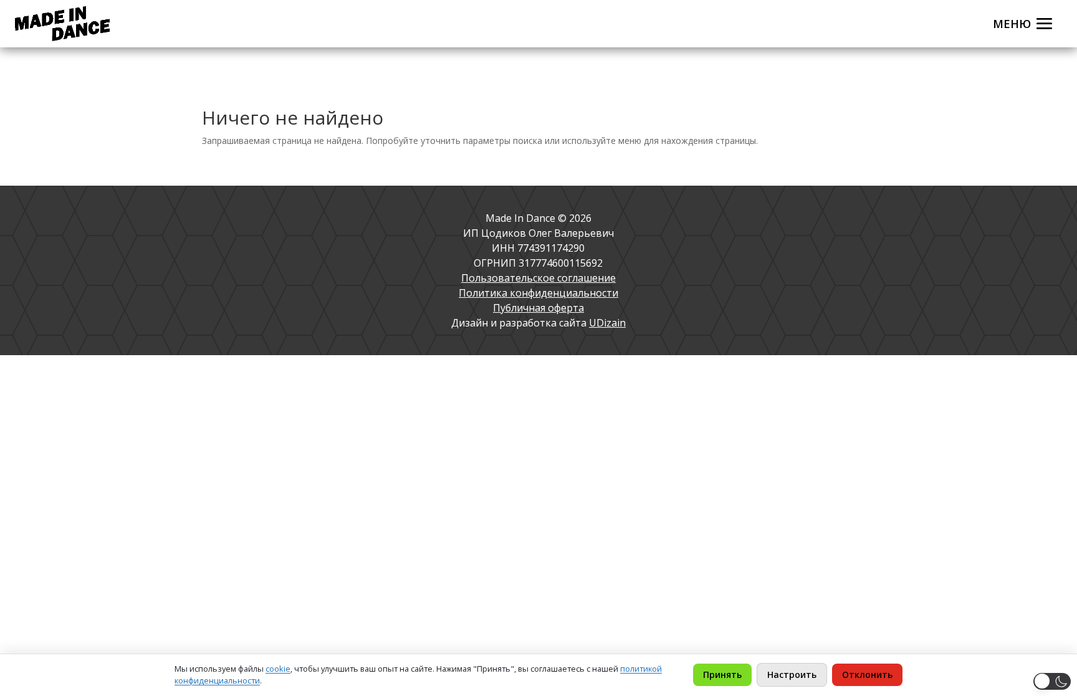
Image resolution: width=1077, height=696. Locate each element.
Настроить (791, 674)
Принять (722, 674)
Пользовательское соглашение (538, 278)
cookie (278, 668)
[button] (1052, 681)
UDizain (607, 323)
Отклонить (867, 674)
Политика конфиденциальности (538, 293)
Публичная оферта (538, 308)
